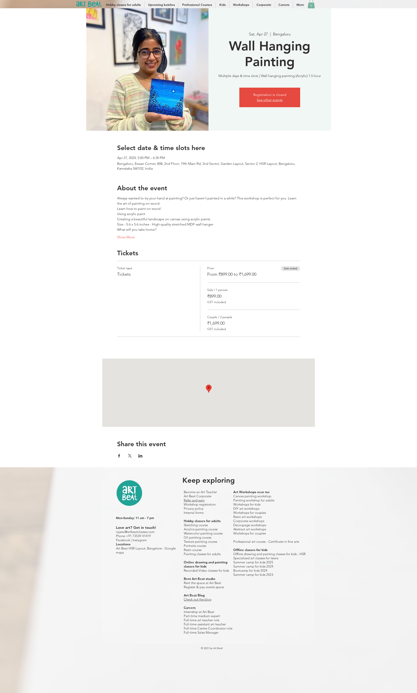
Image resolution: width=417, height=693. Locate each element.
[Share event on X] (130, 456)
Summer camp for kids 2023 (253, 575)
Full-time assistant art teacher (205, 624)
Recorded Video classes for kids (206, 570)
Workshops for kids (246, 504)
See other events (270, 100)
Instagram (139, 540)
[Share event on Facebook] (119, 456)
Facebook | (124, 540)
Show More (126, 237)
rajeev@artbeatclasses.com (135, 532)
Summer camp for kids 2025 (253, 562)
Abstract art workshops (249, 529)
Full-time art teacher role (201, 620)
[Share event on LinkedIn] (140, 456)
